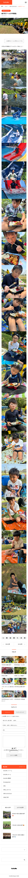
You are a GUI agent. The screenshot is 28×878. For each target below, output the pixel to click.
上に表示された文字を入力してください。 (14, 750)
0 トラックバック (20, 712)
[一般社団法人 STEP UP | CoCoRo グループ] (6, 2)
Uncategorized (6, 782)
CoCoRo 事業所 (7, 778)
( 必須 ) (9, 720)
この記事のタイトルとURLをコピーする (14, 41)
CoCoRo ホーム (7, 774)
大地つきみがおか (6, 10)
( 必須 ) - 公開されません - (10, 725)
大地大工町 (6, 797)
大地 (4, 786)
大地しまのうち (7, 789)
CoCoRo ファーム (7, 770)
